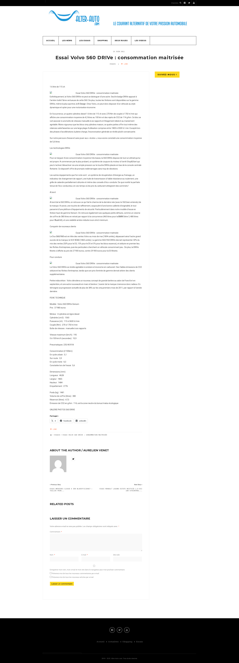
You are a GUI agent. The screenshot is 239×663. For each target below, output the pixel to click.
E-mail (84, 555)
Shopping (103, 41)
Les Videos (140, 41)
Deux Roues (121, 41)
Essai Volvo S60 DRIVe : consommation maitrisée (119, 57)
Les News (67, 41)
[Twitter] (119, 630)
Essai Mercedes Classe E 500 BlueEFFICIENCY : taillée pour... (71, 490)
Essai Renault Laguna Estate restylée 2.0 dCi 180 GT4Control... (121, 490)
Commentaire (56, 532)
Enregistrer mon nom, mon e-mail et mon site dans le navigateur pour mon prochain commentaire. (87, 570)
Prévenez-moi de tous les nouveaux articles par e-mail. (73, 577)
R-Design (82, 104)
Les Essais (84, 41)
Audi (57, 220)
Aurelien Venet (96, 450)
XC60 (77, 240)
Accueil (50, 41)
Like (125, 64)
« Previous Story (55, 485)
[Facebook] (112, 630)
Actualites (113, 641)
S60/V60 (60, 236)
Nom (52, 555)
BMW (120, 216)
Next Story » (138, 485)
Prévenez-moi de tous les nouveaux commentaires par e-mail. (75, 573)
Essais (113, 64)
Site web (116, 555)
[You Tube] (127, 630)
